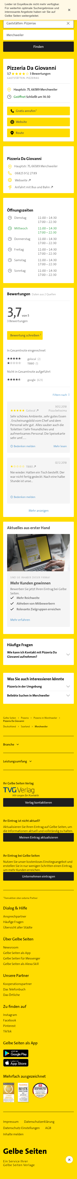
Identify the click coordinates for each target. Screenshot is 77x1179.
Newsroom (10, 947)
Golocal (30, 410)
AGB (48, 1128)
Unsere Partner (16, 975)
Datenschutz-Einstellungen (21, 1128)
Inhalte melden (13, 1134)
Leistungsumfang (15, 761)
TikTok (7, 1031)
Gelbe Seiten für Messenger (21, 958)
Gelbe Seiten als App (17, 953)
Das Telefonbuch (14, 989)
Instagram (10, 1015)
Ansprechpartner (14, 916)
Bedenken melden (24, 446)
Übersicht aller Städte (17, 927)
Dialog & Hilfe (15, 908)
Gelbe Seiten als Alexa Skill (21, 964)
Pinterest (9, 1026)
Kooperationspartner (17, 984)
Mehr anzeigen (39, 511)
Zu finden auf (14, 1006)
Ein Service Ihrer (19, 1163)
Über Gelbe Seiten (18, 939)
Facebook (9, 1020)
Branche (8, 744)
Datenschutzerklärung (39, 1122)
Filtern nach (60, 395)
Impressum (11, 1122)
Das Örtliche (11, 995)
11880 (29, 466)
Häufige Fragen (13, 922)
